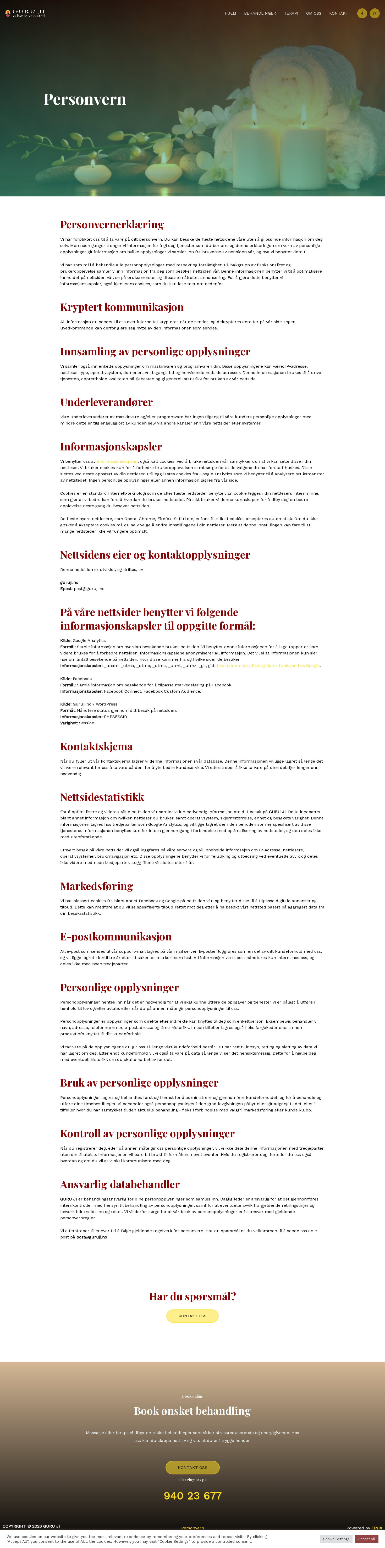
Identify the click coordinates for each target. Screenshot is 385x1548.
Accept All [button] (366, 1539)
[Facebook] (362, 13)
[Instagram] (375, 13)
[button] (192, 1316)
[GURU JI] (25, 12)
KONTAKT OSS (192, 1467)
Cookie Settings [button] (336, 1539)
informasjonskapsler (117, 461)
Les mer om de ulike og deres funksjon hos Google (268, 665)
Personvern (192, 1527)
